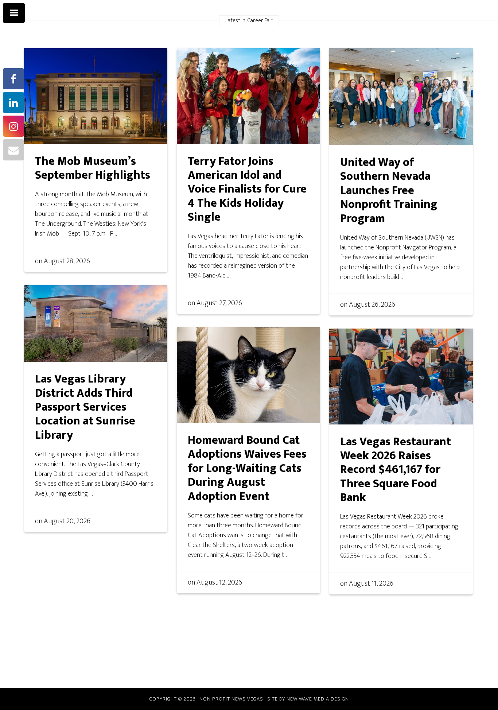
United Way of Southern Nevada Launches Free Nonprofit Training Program (388, 190)
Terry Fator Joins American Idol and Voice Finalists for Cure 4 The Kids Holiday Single (247, 189)
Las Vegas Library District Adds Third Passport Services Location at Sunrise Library (85, 407)
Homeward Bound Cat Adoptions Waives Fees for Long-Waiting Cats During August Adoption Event (247, 468)
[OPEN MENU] (14, 13)
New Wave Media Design (318, 699)
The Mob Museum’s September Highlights (92, 168)
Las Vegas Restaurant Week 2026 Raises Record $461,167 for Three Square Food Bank (395, 470)
